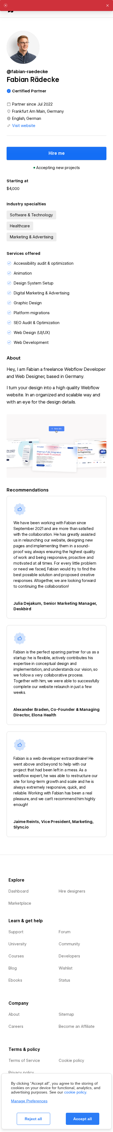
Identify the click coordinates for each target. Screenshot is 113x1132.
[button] (107, 5)
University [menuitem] (18, 944)
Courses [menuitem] (16, 956)
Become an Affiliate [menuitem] (77, 1026)
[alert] (56, 5)
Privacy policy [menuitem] (21, 1072)
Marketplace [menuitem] (20, 903)
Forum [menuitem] (64, 932)
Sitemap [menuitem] (66, 1014)
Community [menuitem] (69, 944)
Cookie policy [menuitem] (71, 1060)
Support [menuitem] (16, 932)
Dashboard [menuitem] (19, 891)
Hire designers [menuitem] (72, 891)
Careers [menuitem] (16, 1026)
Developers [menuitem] (69, 956)
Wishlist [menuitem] (65, 968)
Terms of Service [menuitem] (24, 1060)
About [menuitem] (14, 1014)
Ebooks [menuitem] (15, 980)
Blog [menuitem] (13, 968)
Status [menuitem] (64, 980)
